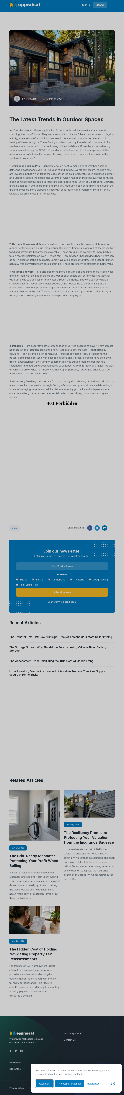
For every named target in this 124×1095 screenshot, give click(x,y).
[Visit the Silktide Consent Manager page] (113, 1083)
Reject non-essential (70, 1083)
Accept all (44, 1083)
